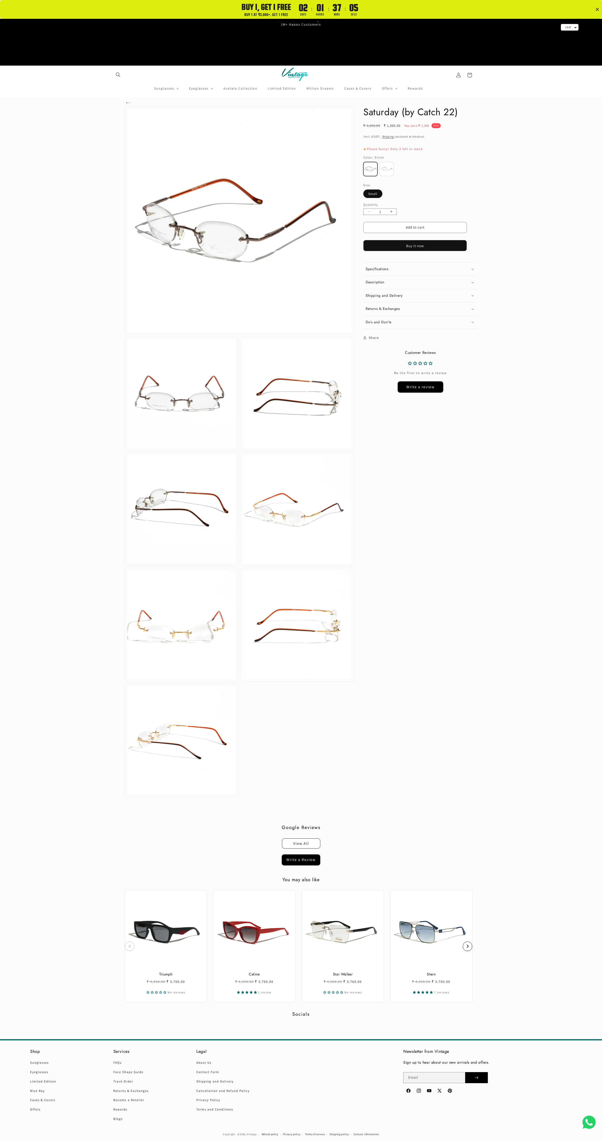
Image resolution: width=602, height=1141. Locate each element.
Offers (35, 1109)
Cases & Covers (42, 1100)
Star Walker (343, 974)
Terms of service (315, 1134)
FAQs (117, 1063)
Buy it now (415, 246)
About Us (203, 1063)
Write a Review (301, 859)
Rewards (120, 1109)
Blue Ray (37, 1091)
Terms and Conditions (214, 1109)
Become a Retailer (128, 1100)
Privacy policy (292, 1134)
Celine (254, 974)
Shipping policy (339, 1134)
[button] (118, 75)
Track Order (123, 1081)
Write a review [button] (420, 386)
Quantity (370, 205)
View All (301, 843)
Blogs (118, 1119)
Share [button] (374, 338)
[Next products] (467, 946)
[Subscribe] (476, 1077)
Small (372, 194)
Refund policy (270, 1134)
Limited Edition (43, 1081)
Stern (431, 974)
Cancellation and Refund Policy (223, 1091)
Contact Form (207, 1072)
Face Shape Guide (128, 1072)
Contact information (366, 1134)
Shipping (388, 136)
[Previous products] (129, 946)
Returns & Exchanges (131, 1091)
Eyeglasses (39, 1072)
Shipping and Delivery (215, 1081)
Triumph (165, 974)
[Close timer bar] (597, 9)
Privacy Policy (208, 1100)
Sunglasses (39, 1063)
